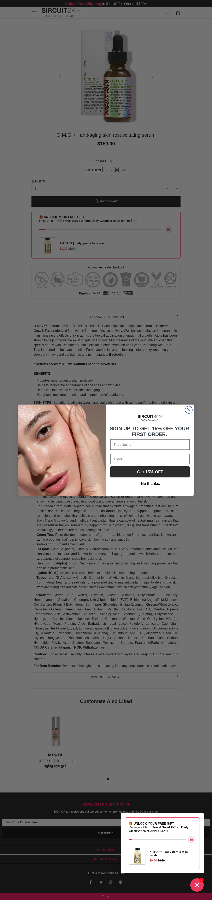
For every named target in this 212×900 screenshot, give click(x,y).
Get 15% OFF (150, 472)
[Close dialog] (188, 409)
